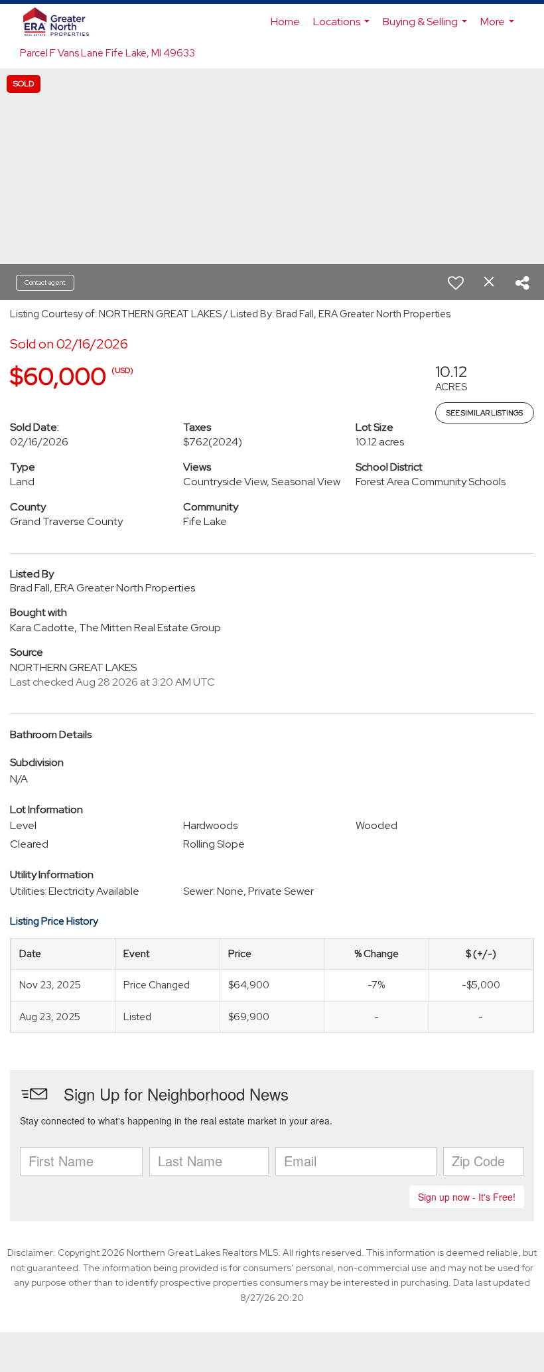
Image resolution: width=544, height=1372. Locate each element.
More (498, 27)
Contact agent (45, 282)
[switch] (455, 283)
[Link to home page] (62, 22)
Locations (343, 27)
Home (285, 22)
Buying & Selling (426, 27)
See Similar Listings (484, 413)
